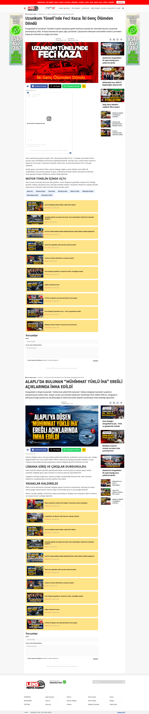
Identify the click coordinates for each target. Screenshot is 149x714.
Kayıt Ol (47, 701)
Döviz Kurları (92, 697)
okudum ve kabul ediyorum (43, 360)
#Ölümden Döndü (88, 191)
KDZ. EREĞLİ (49, 2)
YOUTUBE (27, 704)
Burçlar (69, 697)
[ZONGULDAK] (112, 49)
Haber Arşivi (113, 704)
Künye (111, 697)
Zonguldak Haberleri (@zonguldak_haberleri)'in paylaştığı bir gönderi (49, 150)
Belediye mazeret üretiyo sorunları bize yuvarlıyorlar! (111, 448)
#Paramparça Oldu (32, 195)
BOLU (100, 2)
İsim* (27, 338)
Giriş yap (48, 704)
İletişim (112, 701)
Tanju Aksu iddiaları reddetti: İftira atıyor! (117, 492)
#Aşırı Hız (30, 191)
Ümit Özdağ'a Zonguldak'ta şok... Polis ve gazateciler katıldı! (112, 423)
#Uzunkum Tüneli (47, 195)
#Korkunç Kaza (62, 191)
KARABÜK (111, 2)
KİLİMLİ (61, 2)
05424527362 (56, 683)
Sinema (69, 704)
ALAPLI (87, 2)
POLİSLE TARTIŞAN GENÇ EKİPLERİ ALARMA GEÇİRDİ (117, 133)
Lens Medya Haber (31, 14)
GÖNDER (95, 361)
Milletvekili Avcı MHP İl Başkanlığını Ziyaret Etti (117, 483)
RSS (27, 712)
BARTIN (96, 2)
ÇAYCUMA (67, 2)
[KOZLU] (112, 95)
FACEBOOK (27, 697)
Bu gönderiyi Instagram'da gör (36, 123)
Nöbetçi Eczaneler (93, 704)
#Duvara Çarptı (40, 191)
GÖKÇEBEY (74, 2)
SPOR (91, 2)
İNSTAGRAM (28, 701)
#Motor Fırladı (75, 191)
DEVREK (81, 2)
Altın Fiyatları (92, 701)
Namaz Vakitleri (71, 701)
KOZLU (56, 2)
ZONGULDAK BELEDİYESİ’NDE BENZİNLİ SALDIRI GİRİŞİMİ (117, 124)
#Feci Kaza (52, 191)
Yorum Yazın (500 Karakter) (34, 345)
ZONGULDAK (41, 2)
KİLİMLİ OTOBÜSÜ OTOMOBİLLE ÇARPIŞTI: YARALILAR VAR (117, 115)
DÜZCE (105, 2)
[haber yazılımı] (121, 712)
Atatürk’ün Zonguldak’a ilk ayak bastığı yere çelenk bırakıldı (111, 60)
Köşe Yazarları (49, 697)
